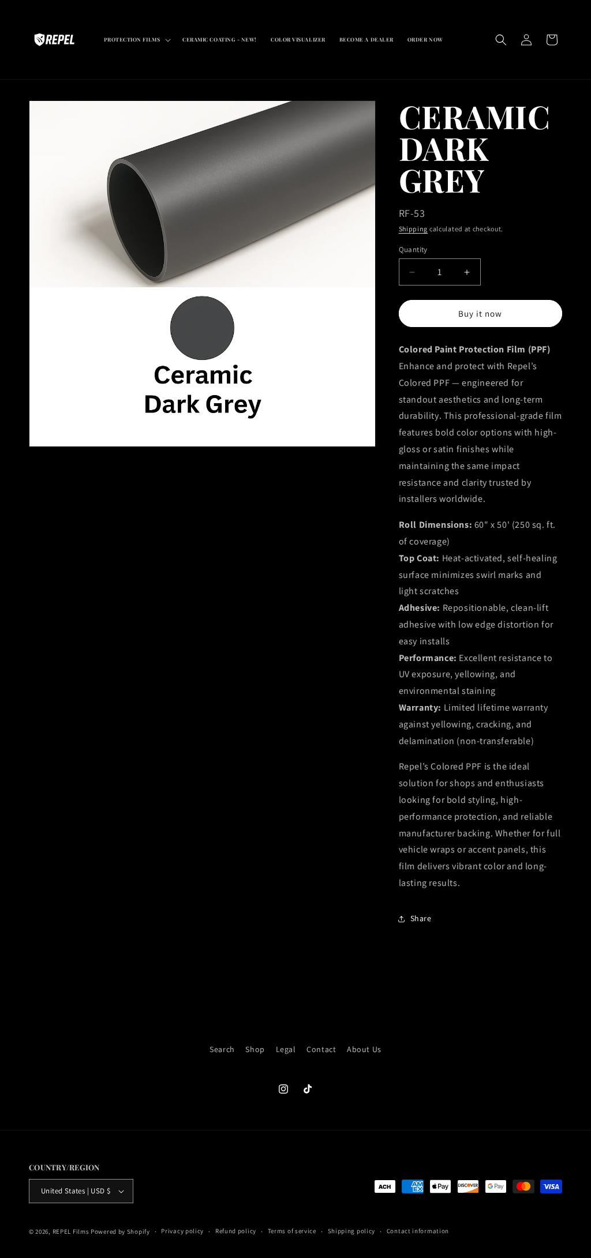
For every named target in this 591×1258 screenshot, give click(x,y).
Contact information (418, 1231)
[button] (136, 39)
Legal (286, 1049)
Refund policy (235, 1231)
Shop (254, 1049)
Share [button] (421, 918)
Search (222, 1049)
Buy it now (480, 313)
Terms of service (292, 1231)
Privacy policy (182, 1231)
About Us (364, 1049)
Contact (321, 1049)
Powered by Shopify (120, 1231)
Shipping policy (352, 1231)
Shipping (413, 228)
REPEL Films (71, 1231)
